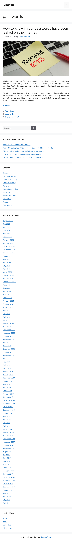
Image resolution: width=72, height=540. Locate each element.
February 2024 (8, 301)
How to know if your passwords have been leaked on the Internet (35, 30)
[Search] (33, 128)
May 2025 (6, 266)
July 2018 (6, 416)
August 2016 (7, 490)
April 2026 (7, 234)
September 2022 (9, 339)
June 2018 (7, 420)
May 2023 (6, 314)
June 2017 (7, 458)
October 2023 (8, 304)
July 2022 (6, 343)
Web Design (7, 205)
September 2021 (9, 355)
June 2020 (7, 359)
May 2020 (6, 362)
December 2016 (9, 477)
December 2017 (9, 439)
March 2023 (7, 320)
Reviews (6, 186)
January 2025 (8, 278)
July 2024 (6, 288)
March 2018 (7, 429)
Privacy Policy (8, 528)
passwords (9, 114)
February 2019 (8, 394)
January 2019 (8, 397)
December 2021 (9, 349)
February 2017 (8, 471)
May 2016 (6, 500)
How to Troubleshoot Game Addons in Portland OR (22, 154)
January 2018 (8, 436)
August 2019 (7, 381)
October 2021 (8, 352)
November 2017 (9, 442)
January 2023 (8, 327)
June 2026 (7, 227)
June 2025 (7, 262)
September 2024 (9, 282)
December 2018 (9, 400)
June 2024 (7, 291)
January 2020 (8, 375)
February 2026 (8, 240)
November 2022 (9, 333)
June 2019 (7, 387)
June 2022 (7, 346)
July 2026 (6, 224)
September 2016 (9, 487)
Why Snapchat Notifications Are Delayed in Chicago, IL (23, 151)
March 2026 (7, 237)
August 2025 (7, 256)
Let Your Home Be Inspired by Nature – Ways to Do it (23, 158)
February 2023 (8, 323)
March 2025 (7, 272)
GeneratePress (46, 537)
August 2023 (8, 307)
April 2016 (6, 503)
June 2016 (7, 496)
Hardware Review (9, 176)
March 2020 (7, 368)
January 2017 (8, 474)
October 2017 (8, 445)
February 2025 (8, 275)
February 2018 (8, 432)
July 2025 (6, 259)
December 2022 (9, 330)
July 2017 (6, 455)
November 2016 (9, 480)
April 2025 (6, 269)
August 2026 (8, 221)
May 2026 (6, 230)
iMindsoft (8, 4)
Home (5, 518)
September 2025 (9, 253)
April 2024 (7, 295)
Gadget (5, 173)
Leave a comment (12, 117)
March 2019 (7, 391)
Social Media (7, 192)
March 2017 (7, 468)
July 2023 (6, 311)
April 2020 (7, 365)
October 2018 (8, 407)
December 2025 (9, 246)
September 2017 (9, 448)
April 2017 (6, 464)
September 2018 (9, 410)
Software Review (9, 196)
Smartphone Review (10, 189)
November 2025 (9, 250)
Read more (7, 105)
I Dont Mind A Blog (10, 179)
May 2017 (6, 461)
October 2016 (8, 484)
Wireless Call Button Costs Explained (16, 145)
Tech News (9, 111)
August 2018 (7, 413)
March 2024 (7, 298)
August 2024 (8, 285)
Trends (5, 202)
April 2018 (6, 426)
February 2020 (8, 371)
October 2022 (8, 336)
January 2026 (8, 243)
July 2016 (6, 493)
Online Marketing (9, 183)
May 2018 (6, 423)
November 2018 (9, 404)
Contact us (7, 525)
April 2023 (7, 317)
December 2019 (9, 378)
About (5, 522)
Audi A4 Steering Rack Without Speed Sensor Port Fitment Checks (28, 148)
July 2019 (6, 384)
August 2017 (7, 452)
